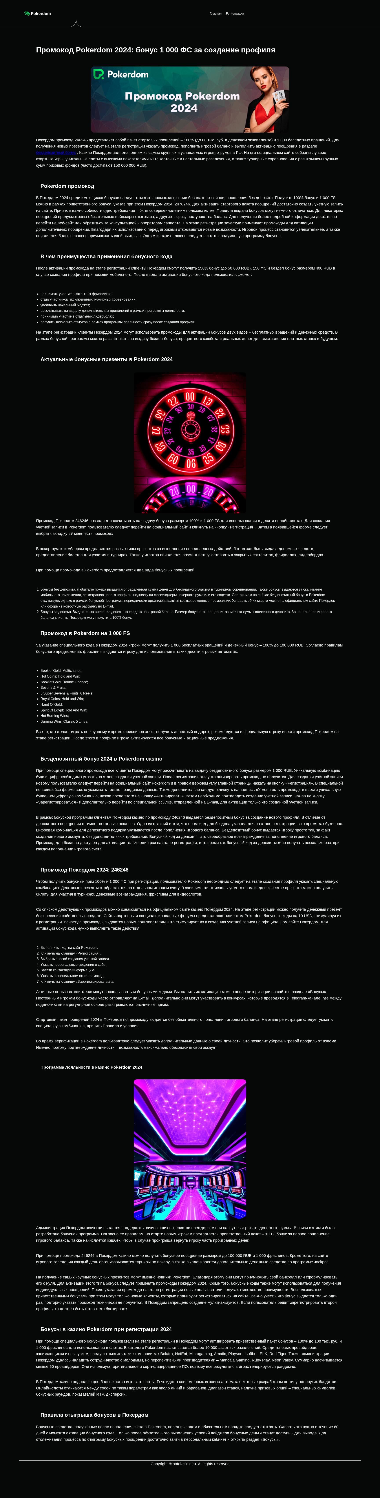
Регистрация (235, 13)
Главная (216, 13)
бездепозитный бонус (56, 152)
